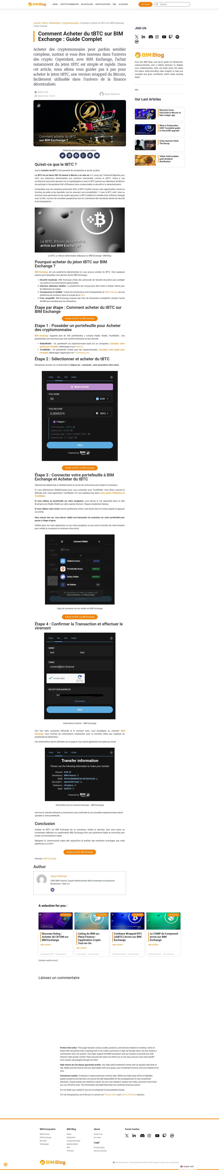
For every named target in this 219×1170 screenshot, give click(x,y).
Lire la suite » (45, 945)
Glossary (123, 4)
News (55, 4)
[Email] (52, 890)
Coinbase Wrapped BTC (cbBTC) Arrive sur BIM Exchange (128, 937)
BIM (114, 4)
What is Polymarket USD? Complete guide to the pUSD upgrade (169, 128)
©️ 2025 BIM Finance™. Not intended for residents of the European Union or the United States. (146, 1162)
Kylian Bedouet (59, 876)
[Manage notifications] (6, 1164)
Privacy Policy (110, 1094)
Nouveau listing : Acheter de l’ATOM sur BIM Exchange (55, 937)
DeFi (82, 295)
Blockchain (87, 4)
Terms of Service (128, 1094)
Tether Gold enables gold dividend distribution (169, 159)
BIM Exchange (111, 292)
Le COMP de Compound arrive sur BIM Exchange (164, 937)
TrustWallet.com (82, 353)
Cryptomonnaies (70, 22)
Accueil (37, 22)
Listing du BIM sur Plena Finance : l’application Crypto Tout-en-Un (89, 938)
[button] (63, 155)
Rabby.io (79, 346)
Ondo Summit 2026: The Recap (169, 142)
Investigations (102, 4)
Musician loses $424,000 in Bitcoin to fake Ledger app (170, 112)
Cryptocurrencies (69, 4)
